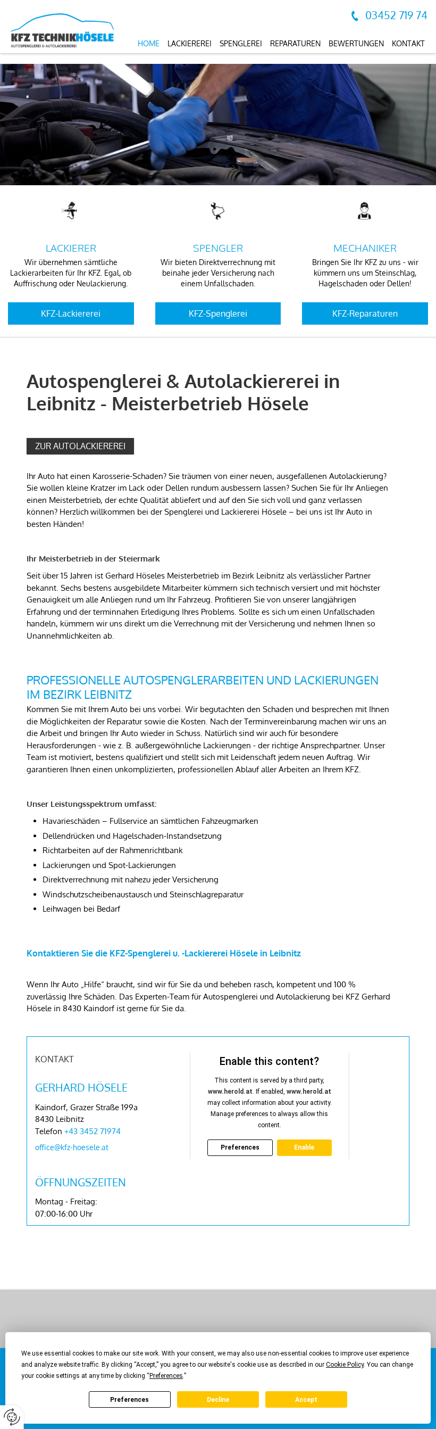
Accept (306, 1399)
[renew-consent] (12, 1417)
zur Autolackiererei (80, 446)
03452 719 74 (396, 15)
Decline (218, 1399)
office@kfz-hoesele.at (71, 1147)
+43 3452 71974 (92, 1131)
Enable (304, 1147)
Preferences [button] (166, 1376)
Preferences (129, 1399)
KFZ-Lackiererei (70, 313)
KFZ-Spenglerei (218, 313)
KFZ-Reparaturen (365, 313)
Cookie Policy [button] (345, 1364)
